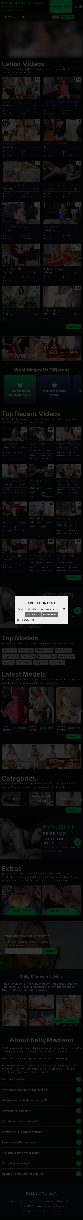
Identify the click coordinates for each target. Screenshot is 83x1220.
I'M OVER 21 (33, 614)
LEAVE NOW (49, 614)
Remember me (26, 620)
